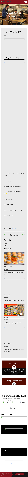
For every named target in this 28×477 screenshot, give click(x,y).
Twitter (23, 402)
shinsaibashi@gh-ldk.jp (7, 400)
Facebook (16, 402)
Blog (6, 246)
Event (6, 243)
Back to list (14, 235)
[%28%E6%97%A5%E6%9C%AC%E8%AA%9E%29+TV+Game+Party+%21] (13, 229)
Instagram (7, 402)
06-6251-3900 (6, 399)
